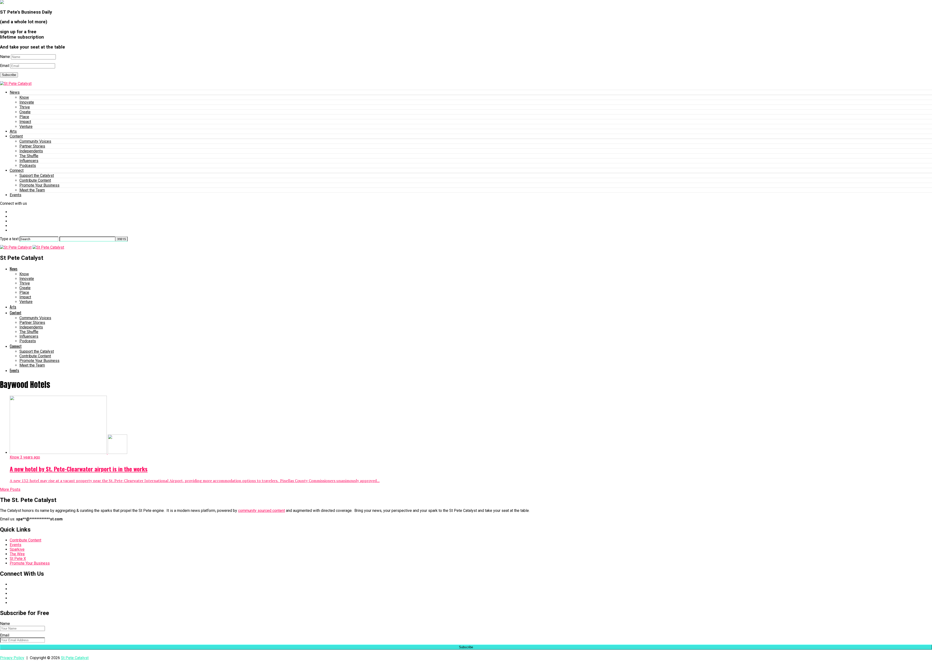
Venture (26, 126)
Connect (17, 170)
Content (16, 136)
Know (24, 97)
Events (15, 195)
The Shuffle (28, 156)
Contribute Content (35, 180)
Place (24, 117)
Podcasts (27, 165)
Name (5, 56)
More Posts (10, 489)
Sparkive (17, 549)
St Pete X (18, 558)
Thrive (24, 107)
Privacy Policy (12, 658)
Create (25, 112)
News (15, 92)
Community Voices (35, 141)
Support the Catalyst (36, 175)
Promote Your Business (39, 185)
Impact (25, 121)
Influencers (28, 160)
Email (4, 65)
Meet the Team (32, 190)
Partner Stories (32, 146)
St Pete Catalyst (75, 658)
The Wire (17, 554)
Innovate (26, 102)
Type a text (9, 239)
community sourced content (261, 510)
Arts (13, 131)
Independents (31, 151)
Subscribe (9, 75)
